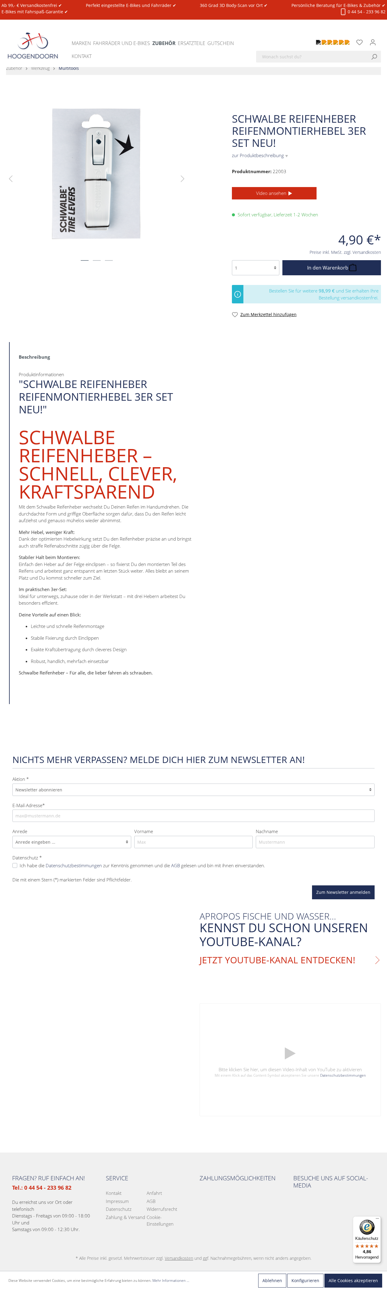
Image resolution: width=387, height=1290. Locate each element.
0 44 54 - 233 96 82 (365, 12)
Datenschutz (119, 1209)
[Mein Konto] (372, 42)
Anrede (19, 831)
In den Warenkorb (328, 267)
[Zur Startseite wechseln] (33, 40)
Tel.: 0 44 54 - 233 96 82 (41, 1187)
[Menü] (377, 1220)
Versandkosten (179, 1258)
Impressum (117, 1201)
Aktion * (20, 779)
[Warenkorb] (383, 39)
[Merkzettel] (359, 42)
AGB (151, 1201)
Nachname (267, 831)
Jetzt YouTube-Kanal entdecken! (277, 960)
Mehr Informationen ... (170, 1280)
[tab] (34, 356)
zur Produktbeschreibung (260, 155)
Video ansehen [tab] (272, 193)
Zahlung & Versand (125, 1217)
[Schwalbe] (370, 102)
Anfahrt (154, 1193)
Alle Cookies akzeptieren (353, 1280)
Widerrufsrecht (162, 1209)
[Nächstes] (182, 178)
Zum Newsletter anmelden (343, 892)
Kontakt (114, 1193)
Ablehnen (272, 1280)
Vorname (143, 831)
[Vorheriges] (10, 178)
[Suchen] (376, 57)
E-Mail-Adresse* (28, 805)
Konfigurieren (305, 1280)
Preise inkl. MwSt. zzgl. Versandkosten (345, 252)
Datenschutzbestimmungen (343, 1075)
